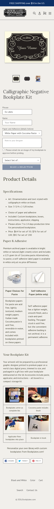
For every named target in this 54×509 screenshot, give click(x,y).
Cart (41, 480)
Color (32, 480)
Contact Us (31, 490)
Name (4, 118)
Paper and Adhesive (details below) (17, 129)
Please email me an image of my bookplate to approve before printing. (24, 151)
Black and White (19, 480)
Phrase (5, 107)
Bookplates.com (29, 499)
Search (20, 490)
